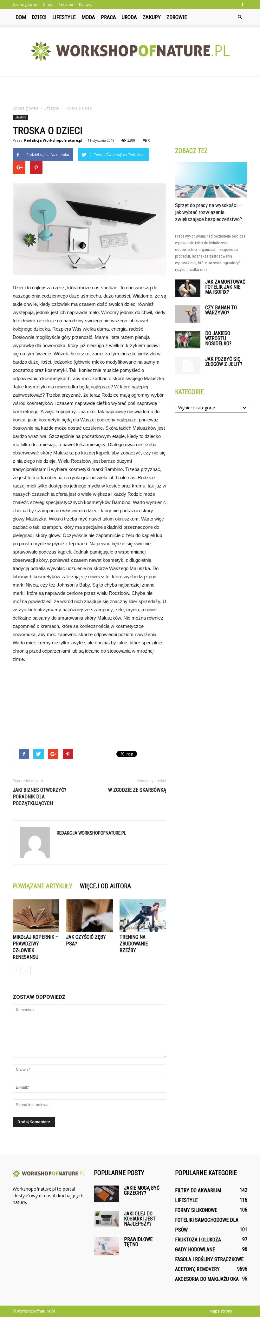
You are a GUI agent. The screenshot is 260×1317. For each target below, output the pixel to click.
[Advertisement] (130, 90)
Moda (88, 17)
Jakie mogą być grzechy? (141, 1190)
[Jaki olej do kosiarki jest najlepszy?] (106, 1218)
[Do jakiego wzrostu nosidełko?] (187, 339)
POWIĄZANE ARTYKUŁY (42, 886)
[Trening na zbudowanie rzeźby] (143, 915)
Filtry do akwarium (198, 1190)
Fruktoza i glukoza (198, 1240)
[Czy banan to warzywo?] (187, 314)
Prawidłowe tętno (138, 1241)
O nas (47, 4)
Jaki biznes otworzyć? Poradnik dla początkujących (39, 796)
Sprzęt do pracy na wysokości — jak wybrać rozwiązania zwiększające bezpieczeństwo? (208, 212)
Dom (21, 17)
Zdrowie (176, 17)
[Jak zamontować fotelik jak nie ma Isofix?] (187, 288)
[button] (239, 17)
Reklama (65, 4)
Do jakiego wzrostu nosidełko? (218, 338)
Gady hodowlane (195, 1249)
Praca (108, 17)
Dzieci (39, 17)
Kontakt (85, 4)
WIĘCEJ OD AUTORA (105, 886)
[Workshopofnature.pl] (130, 51)
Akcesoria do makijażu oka (207, 1279)
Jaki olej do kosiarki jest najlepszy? (140, 1219)
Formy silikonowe (196, 1210)
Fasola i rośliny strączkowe (209, 1259)
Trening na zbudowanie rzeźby (134, 943)
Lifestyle (64, 17)
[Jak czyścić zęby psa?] (89, 915)
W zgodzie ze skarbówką (137, 790)
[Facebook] (242, 4)
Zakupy (152, 17)
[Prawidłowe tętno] (106, 1246)
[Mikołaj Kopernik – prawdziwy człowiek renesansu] (36, 915)
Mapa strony (221, 1311)
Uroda (129, 17)
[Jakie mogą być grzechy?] (106, 1194)
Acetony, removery (197, 1269)
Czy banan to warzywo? (221, 310)
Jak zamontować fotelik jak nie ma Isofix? (225, 287)
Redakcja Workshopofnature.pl (53, 140)
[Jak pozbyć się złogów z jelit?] (187, 365)
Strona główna (25, 4)
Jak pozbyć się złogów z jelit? (223, 361)
